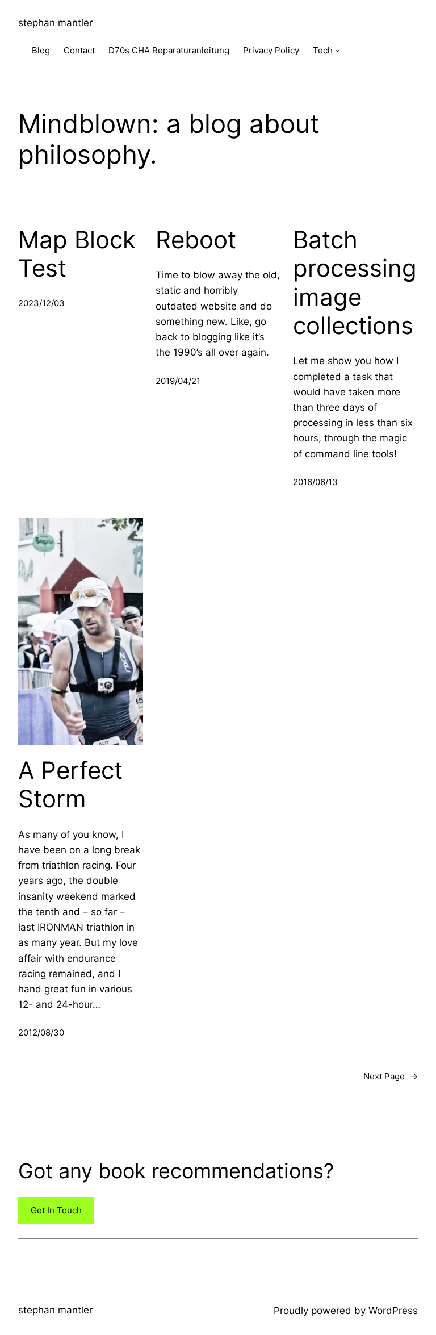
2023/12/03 (41, 303)
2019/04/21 (178, 381)
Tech (323, 50)
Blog (41, 50)
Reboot (196, 240)
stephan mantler (55, 22)
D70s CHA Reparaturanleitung (168, 50)
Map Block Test (77, 254)
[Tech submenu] (337, 50)
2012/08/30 (41, 1032)
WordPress (393, 1310)
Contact (79, 50)
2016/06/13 (315, 482)
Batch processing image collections (355, 283)
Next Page (390, 1076)
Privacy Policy (271, 50)
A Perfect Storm (70, 784)
